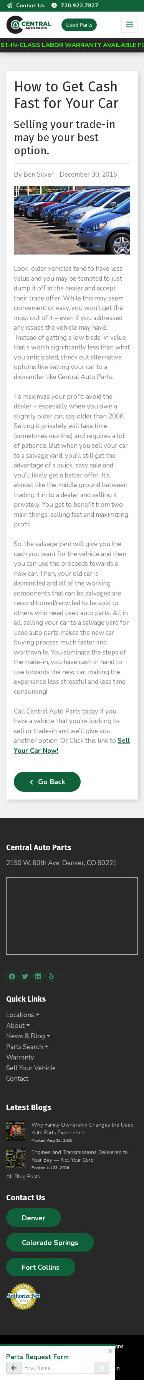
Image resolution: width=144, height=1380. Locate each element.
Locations (20, 1015)
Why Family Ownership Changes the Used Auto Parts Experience (82, 1128)
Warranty (20, 1057)
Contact (17, 1078)
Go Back (50, 781)
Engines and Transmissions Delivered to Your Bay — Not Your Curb (79, 1156)
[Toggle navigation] (129, 25)
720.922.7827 (79, 5)
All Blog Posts (23, 1176)
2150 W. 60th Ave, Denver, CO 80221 (61, 863)
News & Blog (25, 1036)
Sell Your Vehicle (31, 1068)
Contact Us (30, 5)
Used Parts (79, 25)
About (15, 1025)
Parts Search (24, 1047)
